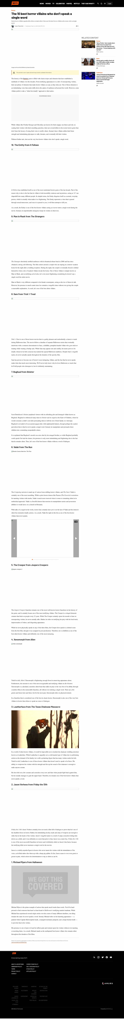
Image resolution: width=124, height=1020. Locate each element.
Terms (13, 969)
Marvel (69, 3)
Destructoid (43, 990)
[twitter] (102, 957)
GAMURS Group (109, 1008)
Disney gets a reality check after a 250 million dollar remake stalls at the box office (105, 62)
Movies (48, 3)
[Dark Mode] (101, 3)
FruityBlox (33, 1000)
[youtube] (111, 957)
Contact (13, 973)
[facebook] (106, 957)
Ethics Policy (30, 969)
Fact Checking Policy (32, 966)
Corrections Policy (32, 964)
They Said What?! (87, 3)
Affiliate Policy (31, 971)
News (42, 3)
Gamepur (33, 986)
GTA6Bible (15, 1004)
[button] (32, 559)
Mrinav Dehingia (100, 66)
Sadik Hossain (100, 83)
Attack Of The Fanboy (43, 987)
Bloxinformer (43, 1000)
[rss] (94, 957)
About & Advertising (17, 964)
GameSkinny (24, 996)
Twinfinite (25, 986)
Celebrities (60, 3)
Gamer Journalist (14, 997)
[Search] (98, 3)
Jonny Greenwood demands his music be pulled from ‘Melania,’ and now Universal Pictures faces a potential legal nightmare (105, 78)
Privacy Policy (15, 971)
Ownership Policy (16, 966)
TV (53, 3)
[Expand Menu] (105, 3)
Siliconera (24, 990)
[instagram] (98, 957)
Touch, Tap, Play (15, 1001)
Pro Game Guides (15, 987)
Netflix (77, 3)
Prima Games (16, 991)
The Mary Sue (43, 996)
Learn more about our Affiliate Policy (18, 942)
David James (99, 52)
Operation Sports (33, 997)
